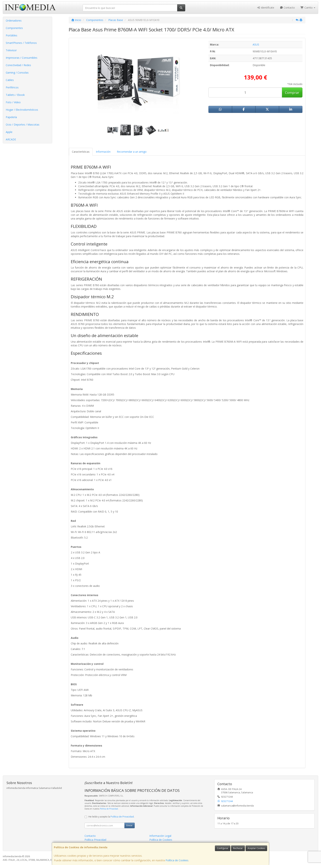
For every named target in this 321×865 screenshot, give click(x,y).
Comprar (292, 92)
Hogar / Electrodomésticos (22, 109)
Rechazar (238, 848)
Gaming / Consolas (17, 72)
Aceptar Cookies (256, 848)
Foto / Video (13, 102)
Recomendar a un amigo (132, 151)
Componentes (14, 28)
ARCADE (11, 139)
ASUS (256, 44)
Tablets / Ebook (15, 95)
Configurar (222, 848)
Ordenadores (14, 20)
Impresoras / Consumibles (21, 57)
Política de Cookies (177, 860)
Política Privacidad (95, 839)
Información (103, 151)
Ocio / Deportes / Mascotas (22, 124)
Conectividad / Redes (18, 65)
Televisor (11, 50)
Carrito (308, 7)
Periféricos (12, 87)
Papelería (11, 117)
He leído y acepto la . (111, 816)
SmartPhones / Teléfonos (21, 43)
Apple (9, 132)
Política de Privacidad (109, 808)
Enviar (129, 825)
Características (81, 151)
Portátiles (11, 35)
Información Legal (160, 836)
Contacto (289, 7)
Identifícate (267, 7)
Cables (10, 80)
